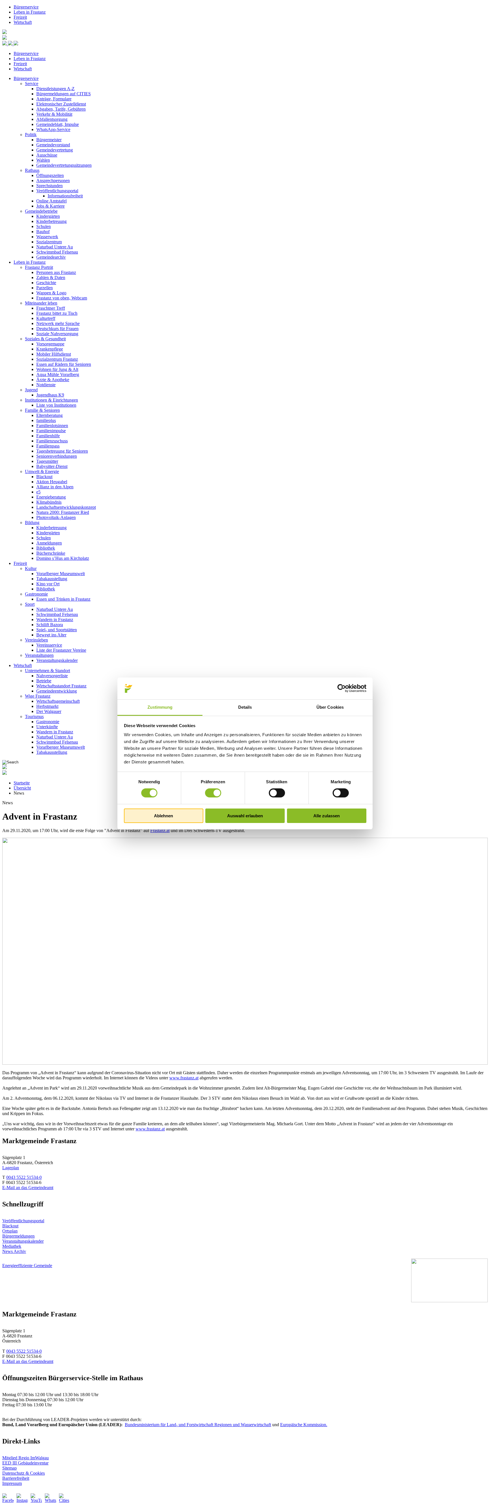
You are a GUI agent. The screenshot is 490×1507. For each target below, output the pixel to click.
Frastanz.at (160, 830)
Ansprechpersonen (53, 180)
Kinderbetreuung (51, 221)
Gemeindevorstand (53, 144)
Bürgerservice (26, 7)
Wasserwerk (47, 236)
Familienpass (48, 446)
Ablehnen (163, 815)
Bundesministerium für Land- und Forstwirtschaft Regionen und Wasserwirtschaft (198, 1424)
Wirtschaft (23, 22)
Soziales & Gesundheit (45, 338)
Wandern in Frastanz (54, 619)
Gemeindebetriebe (41, 211)
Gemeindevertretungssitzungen (64, 165)
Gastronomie (36, 594)
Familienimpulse (51, 430)
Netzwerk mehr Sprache (58, 323)
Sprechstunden (49, 185)
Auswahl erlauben (245, 815)
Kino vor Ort (48, 583)
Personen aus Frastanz (56, 272)
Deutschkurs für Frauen (57, 328)
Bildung (32, 522)
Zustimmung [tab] (160, 707)
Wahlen (43, 160)
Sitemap (9, 1468)
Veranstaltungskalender (57, 660)
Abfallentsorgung (51, 119)
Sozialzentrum (49, 241)
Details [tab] (245, 707)
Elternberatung (49, 415)
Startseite (22, 782)
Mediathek (11, 1246)
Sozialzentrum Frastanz (57, 359)
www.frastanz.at (183, 1077)
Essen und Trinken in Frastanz (63, 599)
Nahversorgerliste (52, 675)
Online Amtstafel (51, 201)
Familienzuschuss (52, 440)
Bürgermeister (49, 139)
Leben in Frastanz (30, 12)
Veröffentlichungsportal (57, 190)
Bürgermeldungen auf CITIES (63, 93)
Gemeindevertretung (54, 149)
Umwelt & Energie (42, 471)
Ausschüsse (46, 155)
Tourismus (34, 716)
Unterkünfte (47, 726)
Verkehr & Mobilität (54, 114)
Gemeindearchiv (51, 257)
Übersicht (22, 788)
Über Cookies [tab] (330, 707)
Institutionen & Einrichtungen (51, 400)
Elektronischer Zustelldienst (61, 104)
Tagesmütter (47, 461)
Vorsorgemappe (50, 343)
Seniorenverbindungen (56, 456)
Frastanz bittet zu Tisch (56, 313)
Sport (30, 604)
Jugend (31, 389)
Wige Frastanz (37, 696)
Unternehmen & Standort (47, 670)
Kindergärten (48, 216)
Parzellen (44, 287)
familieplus (46, 420)
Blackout (44, 476)
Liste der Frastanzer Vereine (61, 650)
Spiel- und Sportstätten (56, 629)
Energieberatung (51, 497)
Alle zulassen (326, 815)
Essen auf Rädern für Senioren (63, 364)
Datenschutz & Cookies (23, 1473)
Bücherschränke (50, 553)
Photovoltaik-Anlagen (56, 517)
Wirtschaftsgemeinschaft (58, 701)
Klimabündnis (49, 502)
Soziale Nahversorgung (57, 333)
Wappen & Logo (51, 292)
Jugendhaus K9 (50, 394)
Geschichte (46, 282)
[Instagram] (22, 1499)
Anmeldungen (49, 543)
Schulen (43, 226)
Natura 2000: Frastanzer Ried (62, 512)
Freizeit (20, 17)
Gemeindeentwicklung (56, 691)
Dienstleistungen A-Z (55, 88)
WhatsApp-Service (53, 129)
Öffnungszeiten (50, 175)
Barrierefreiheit (15, 1478)
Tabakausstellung (51, 578)
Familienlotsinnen (52, 425)
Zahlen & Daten (50, 277)
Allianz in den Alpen (54, 486)
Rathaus (32, 170)
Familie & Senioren (42, 410)
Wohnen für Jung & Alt (57, 369)
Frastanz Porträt (39, 267)
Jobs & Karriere (50, 206)
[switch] (213, 792)
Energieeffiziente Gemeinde (27, 1265)
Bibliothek (45, 548)
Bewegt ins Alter (51, 634)
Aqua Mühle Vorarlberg (57, 374)
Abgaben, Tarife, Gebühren (61, 109)
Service (31, 83)
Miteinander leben (41, 303)
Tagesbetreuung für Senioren (62, 451)
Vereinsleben (36, 640)
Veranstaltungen (39, 655)
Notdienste (46, 384)
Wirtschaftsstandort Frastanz (61, 685)
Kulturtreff (45, 318)
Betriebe (43, 680)
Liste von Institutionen (56, 405)
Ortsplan (10, 1231)
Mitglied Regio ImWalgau (25, 1457)
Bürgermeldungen (18, 1236)
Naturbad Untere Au (54, 246)
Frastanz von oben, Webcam (61, 298)
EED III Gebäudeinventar (25, 1462)
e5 (38, 491)
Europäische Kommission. (303, 1424)
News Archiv (14, 1251)
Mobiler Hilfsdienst (53, 354)
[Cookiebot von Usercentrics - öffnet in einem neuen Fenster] (341, 688)
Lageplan (10, 1167)
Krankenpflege (49, 349)
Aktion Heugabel (51, 481)
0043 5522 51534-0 (24, 1177)
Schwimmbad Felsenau (57, 252)
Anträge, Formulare (53, 98)
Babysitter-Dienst (51, 466)
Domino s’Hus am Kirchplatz (62, 558)
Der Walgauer (48, 711)
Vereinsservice (49, 645)
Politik (31, 134)
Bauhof (43, 231)
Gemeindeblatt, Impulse (57, 124)
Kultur (31, 568)
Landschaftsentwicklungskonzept (66, 507)
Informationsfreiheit (65, 195)
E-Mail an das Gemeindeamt (27, 1187)
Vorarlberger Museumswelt (60, 573)
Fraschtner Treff (50, 308)
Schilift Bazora (49, 624)
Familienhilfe (48, 435)
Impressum (12, 1483)
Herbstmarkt (47, 706)
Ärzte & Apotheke (52, 379)
